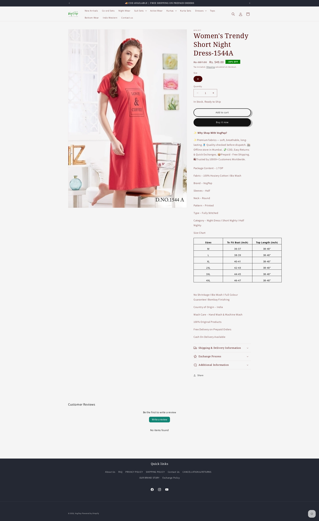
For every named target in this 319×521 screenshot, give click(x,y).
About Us (110, 471)
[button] (140, 10)
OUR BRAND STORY (149, 477)
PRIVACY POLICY (134, 471)
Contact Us (174, 471)
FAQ (120, 471)
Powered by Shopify (90, 513)
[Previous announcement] (69, 3)
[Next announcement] (249, 3)
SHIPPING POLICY (155, 471)
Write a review (159, 419)
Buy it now (222, 122)
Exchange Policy (171, 477)
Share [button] (200, 375)
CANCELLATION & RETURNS (197, 471)
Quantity (198, 86)
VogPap (78, 513)
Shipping (210, 67)
